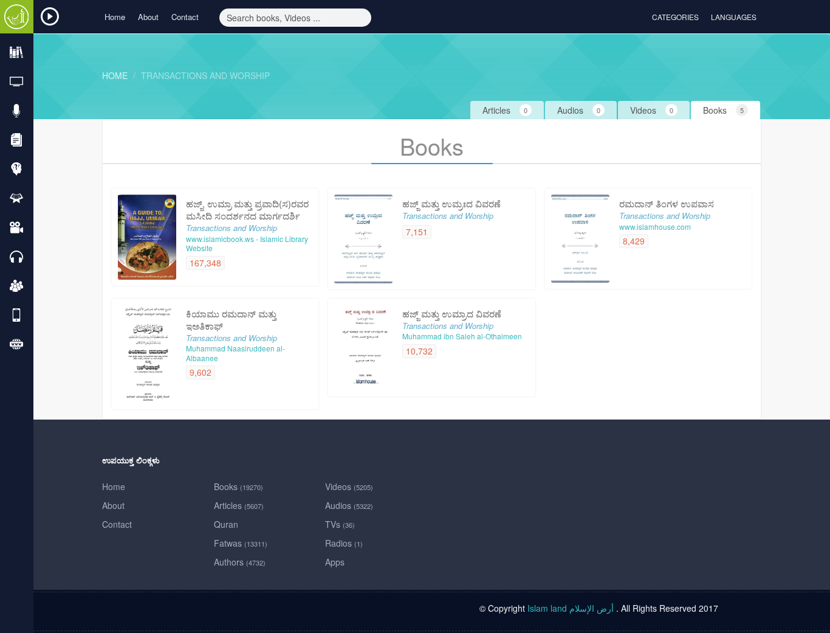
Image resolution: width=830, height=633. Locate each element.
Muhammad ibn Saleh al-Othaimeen (462, 336)
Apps (335, 562)
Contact (185, 16)
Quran (226, 524)
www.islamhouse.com (655, 226)
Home (115, 16)
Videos (349, 486)
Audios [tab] (578, 110)
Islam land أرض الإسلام (570, 608)
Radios (344, 543)
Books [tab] (723, 110)
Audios (349, 505)
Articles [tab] (504, 110)
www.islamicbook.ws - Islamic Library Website (247, 243)
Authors (240, 562)
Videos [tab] (651, 110)
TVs (340, 524)
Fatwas (240, 543)
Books (238, 486)
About (148, 16)
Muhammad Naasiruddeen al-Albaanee (235, 353)
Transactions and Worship (205, 75)
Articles (239, 505)
